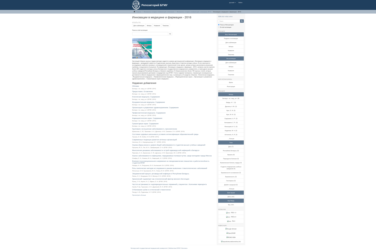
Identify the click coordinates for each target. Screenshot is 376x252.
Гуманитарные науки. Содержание (145, 123)
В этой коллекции (225, 27)
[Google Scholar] (231, 229)
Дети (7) (231, 146)
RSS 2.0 (233, 217)
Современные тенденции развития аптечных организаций (154, 139)
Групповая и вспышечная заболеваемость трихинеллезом (154, 129)
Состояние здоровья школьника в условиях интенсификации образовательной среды (165, 134)
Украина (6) (231, 155)
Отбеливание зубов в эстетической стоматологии (151, 189)
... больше (231, 138)
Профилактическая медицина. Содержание (149, 112)
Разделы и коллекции (231, 38)
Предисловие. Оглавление (142, 91)
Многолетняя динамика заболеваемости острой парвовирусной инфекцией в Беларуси (165, 150)
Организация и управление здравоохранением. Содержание (155, 107)
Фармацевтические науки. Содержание (147, 118)
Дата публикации (138, 25)
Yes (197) (231, 205)
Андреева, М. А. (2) (231, 130)
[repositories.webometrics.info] (231, 241)
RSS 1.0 (233, 213)
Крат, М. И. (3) (231, 114)
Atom (233, 221)
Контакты (184, 248)
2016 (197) (231, 197)
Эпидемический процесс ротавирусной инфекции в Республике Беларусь (160, 173)
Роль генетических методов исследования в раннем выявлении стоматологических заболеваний (169, 168)
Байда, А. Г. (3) (231, 102)
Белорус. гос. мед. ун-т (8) (230, 98)
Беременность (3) (231, 177)
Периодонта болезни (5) (231, 159)
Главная (138, 12)
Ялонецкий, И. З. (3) (231, 126)
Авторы (149, 25)
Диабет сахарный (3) (231, 185)
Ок (170, 34)
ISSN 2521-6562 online (225, 16)
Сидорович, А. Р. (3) (231, 118)
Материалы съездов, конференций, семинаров (159, 12)
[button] (232, 2)
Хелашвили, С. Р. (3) (231, 122)
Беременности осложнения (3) (231, 173)
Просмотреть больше (139, 195)
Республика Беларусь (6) (231, 151)
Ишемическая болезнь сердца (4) (231, 163)
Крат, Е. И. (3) (230, 110)
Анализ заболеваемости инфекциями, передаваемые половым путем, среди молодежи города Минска (172, 155)
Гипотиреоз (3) (231, 181)
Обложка (135, 86)
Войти (231, 82)
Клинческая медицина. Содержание (146, 96)
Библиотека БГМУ (175, 248)
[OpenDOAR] (231, 233)
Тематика (166, 25)
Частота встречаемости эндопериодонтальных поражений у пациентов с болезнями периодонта (169, 184)
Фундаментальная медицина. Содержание (148, 102)
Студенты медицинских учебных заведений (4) (231, 168)
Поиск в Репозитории (227, 25)
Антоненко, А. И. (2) (231, 134)
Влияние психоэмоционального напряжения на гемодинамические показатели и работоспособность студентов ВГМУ (170, 162)
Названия (157, 25)
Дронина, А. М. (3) (231, 106)
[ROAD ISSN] (231, 237)
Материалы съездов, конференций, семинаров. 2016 (194, 12)
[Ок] (242, 21)
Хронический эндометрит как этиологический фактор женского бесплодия (160, 179)
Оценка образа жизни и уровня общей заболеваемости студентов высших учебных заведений (168, 145)
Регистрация (231, 86)
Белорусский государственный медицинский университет (149, 248)
